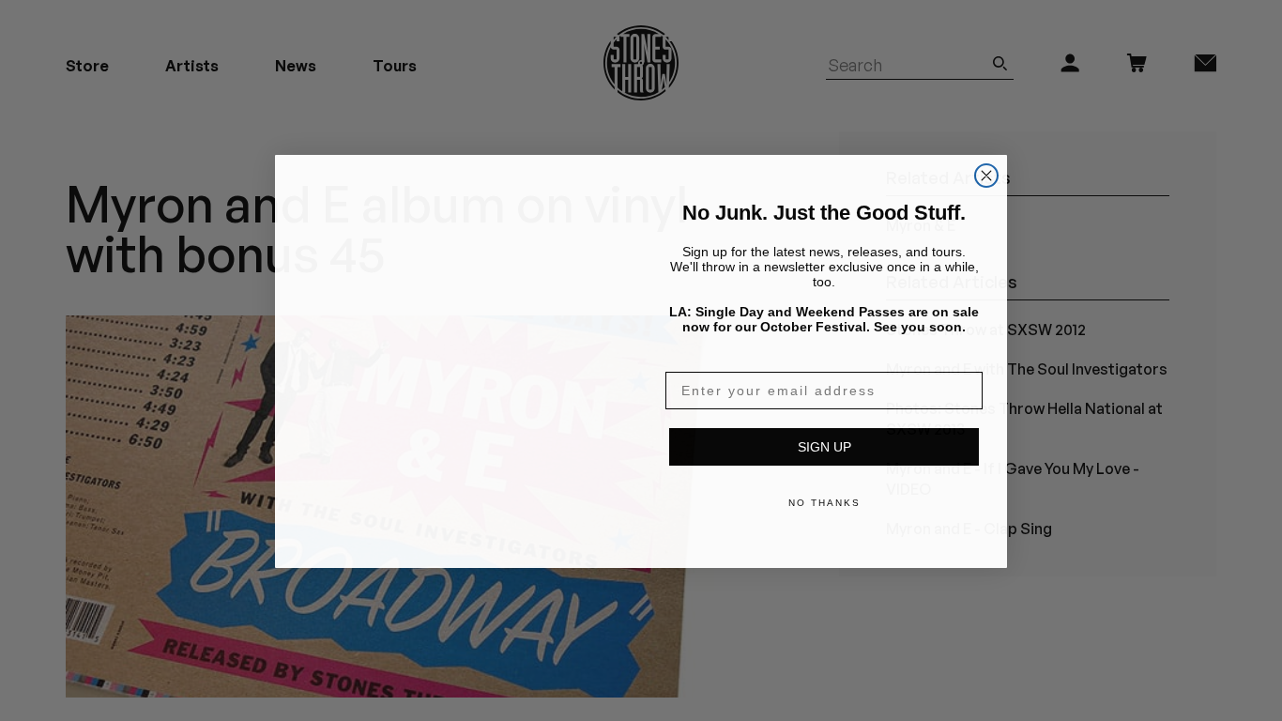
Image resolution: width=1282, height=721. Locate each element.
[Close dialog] (986, 152)
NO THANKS (824, 502)
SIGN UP (824, 445)
